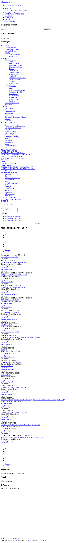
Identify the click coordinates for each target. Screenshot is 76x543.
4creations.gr (13, 540)
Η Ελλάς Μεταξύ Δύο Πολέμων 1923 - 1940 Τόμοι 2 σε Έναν (20, 425)
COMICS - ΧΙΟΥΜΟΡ (8, 197)
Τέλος (7, 251)
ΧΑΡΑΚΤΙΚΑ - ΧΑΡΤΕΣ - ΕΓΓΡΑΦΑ (13, 158)
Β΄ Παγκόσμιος (14, 97)
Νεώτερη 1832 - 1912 (16, 74)
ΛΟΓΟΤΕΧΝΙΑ (6, 45)
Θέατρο (7, 119)
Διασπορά (8, 187)
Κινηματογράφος (10, 112)
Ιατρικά (7, 144)
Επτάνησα (8, 185)
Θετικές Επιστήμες (11, 131)
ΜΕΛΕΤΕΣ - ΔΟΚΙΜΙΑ (8, 149)
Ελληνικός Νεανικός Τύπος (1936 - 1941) (14, 387)
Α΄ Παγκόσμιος (14, 95)
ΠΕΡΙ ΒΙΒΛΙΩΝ (6, 170)
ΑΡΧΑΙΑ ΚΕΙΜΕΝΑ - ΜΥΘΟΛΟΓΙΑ (13, 153)
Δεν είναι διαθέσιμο (7, 303)
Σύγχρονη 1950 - (14, 83)
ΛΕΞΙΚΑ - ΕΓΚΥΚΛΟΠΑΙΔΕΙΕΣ (12, 199)
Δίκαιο (7, 138)
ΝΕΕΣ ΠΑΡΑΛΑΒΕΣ (8, 122)
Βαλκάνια (12, 101)
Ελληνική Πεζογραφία (12, 49)
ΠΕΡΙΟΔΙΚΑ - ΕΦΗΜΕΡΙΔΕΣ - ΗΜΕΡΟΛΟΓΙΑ (16, 154)
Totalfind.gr (42, 540)
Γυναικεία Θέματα (10, 145)
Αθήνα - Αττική (10, 194)
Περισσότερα (5, 267)
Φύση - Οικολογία (10, 133)
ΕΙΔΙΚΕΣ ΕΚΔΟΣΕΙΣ (8, 165)
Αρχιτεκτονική (9, 113)
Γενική (11, 62)
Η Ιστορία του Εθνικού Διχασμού (11, 362)
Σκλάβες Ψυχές (5, 375)
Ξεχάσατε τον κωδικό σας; (13, 220)
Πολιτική (7, 147)
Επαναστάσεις (13, 94)
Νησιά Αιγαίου (9, 179)
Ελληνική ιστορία (10, 60)
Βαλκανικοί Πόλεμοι (15, 65)
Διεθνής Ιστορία (10, 85)
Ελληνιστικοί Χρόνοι (15, 67)
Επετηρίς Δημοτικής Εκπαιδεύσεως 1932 (14, 275)
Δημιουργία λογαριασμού (13, 216)
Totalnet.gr (27, 540)
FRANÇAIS (5, 162)
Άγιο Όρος (8, 195)
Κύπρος (7, 190)
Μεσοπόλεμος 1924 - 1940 (17, 78)
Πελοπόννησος (9, 188)
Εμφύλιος (12, 81)
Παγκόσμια (12, 87)
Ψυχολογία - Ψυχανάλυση (13, 128)
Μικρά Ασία (12, 76)
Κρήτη (7, 181)
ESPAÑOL (4, 160)
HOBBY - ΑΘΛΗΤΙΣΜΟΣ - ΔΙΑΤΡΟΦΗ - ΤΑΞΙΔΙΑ (18, 169)
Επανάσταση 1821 (14, 72)
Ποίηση (7, 53)
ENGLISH (4, 201)
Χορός (7, 110)
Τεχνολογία (8, 129)
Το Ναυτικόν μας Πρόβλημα (10, 312)
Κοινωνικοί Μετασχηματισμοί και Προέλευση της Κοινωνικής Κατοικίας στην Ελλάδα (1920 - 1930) (33, 400)
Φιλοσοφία (8, 140)
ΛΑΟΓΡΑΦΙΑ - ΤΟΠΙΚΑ (9, 172)
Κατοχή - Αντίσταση (15, 79)
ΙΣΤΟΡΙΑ (4, 58)
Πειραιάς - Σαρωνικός (12, 183)
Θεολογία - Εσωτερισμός (13, 135)
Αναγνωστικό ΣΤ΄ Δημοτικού (10, 300)
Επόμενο (7, 250)
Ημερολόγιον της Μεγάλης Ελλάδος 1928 (14, 262)
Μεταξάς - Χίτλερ (6, 325)
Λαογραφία (8, 174)
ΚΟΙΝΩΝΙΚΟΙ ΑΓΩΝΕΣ (9, 151)
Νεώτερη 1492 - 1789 (16, 92)
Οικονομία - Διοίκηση (12, 137)
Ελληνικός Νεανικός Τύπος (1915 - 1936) (14, 412)
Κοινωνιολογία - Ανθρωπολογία (15, 126)
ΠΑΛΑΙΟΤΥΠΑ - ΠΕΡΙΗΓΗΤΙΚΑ (12, 156)
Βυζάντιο (11, 69)
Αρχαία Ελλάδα (14, 63)
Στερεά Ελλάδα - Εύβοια (12, 178)
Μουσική (8, 120)
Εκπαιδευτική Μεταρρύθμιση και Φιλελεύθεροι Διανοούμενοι (20, 337)
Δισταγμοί (4, 350)
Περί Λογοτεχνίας (10, 47)
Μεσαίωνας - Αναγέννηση (17, 90)
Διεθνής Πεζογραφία (11, 51)
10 (5, 248)
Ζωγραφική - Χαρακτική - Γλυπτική (16, 117)
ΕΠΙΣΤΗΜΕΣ (5, 124)
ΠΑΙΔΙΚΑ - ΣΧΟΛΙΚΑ (8, 163)
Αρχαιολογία (9, 142)
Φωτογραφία (9, 108)
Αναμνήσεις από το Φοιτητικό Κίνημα (13, 287)
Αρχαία (11, 88)
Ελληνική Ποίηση (14, 54)
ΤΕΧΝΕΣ (4, 106)
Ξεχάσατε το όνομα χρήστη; (13, 218)
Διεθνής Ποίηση (14, 56)
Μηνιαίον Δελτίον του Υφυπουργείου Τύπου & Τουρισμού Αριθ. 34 (22, 437)
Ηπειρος (7, 176)
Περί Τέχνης (9, 115)
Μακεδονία (8, 192)
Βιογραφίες (8, 104)
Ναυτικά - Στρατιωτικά (12, 103)
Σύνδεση (4, 213)
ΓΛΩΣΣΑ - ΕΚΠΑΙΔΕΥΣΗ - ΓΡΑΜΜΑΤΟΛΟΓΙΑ (17, 167)
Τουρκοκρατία (13, 70)
